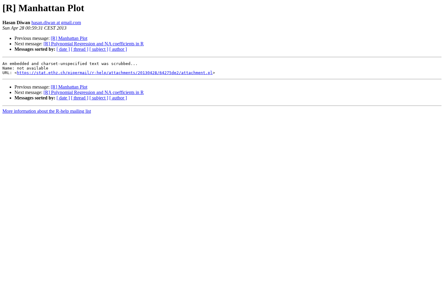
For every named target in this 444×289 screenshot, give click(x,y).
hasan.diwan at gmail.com (56, 22)
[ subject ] (98, 49)
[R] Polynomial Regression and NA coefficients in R (93, 43)
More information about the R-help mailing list (46, 111)
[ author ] (118, 49)
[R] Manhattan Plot (69, 38)
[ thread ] (79, 49)
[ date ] (63, 49)
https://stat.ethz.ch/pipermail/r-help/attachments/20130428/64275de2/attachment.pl (115, 72)
